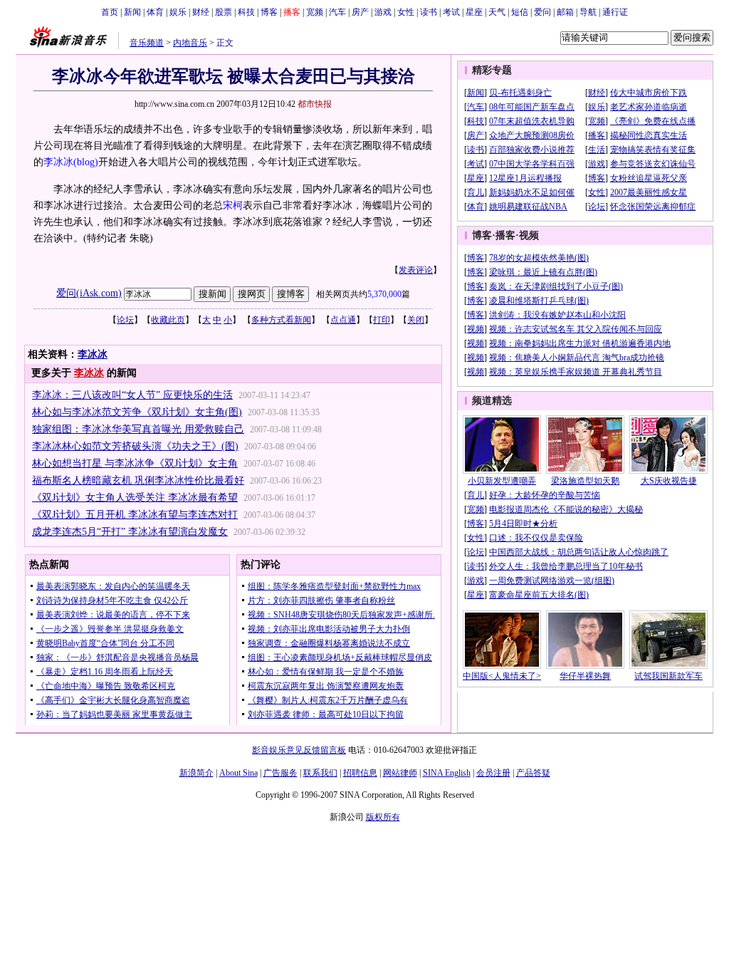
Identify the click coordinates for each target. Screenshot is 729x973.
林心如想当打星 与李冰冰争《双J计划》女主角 (135, 463)
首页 (109, 12)
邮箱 (565, 12)
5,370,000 (384, 294)
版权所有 (383, 817)
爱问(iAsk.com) (89, 293)
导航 (588, 12)
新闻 (132, 12)
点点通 (343, 320)
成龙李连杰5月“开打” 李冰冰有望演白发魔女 (130, 531)
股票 (223, 12)
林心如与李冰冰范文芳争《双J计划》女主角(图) (137, 412)
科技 (246, 12)
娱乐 (178, 12)
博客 (269, 12)
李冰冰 (58, 162)
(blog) (85, 162)
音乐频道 (147, 43)
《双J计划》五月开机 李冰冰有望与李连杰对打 (135, 514)
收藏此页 (168, 320)
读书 (428, 12)
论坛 (125, 320)
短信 (519, 12)
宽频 (314, 12)
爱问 (542, 12)
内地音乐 (190, 43)
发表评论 (416, 270)
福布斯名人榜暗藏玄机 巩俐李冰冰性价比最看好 (138, 480)
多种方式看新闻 (281, 320)
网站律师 (400, 773)
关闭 (415, 320)
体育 (155, 12)
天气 (496, 12)
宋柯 (233, 205)
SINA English (447, 773)
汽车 (337, 12)
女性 (405, 12)
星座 (474, 12)
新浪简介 (196, 773)
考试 (451, 12)
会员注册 (493, 773)
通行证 (615, 12)
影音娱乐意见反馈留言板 (299, 750)
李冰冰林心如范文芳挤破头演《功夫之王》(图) (135, 446)
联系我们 (320, 773)
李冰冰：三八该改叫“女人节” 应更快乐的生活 (132, 395)
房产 (360, 12)
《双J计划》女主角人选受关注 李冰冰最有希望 (135, 497)
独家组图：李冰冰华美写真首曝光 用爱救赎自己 (138, 429)
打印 (381, 320)
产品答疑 (533, 773)
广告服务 (280, 773)
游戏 (383, 12)
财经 (200, 12)
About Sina (238, 773)
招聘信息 (360, 773)
